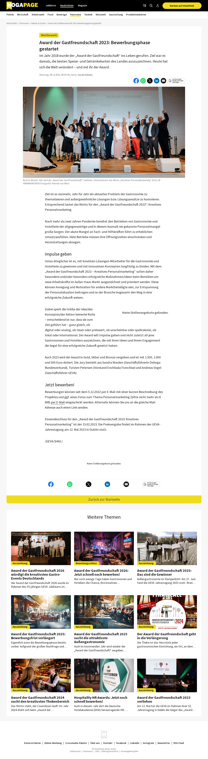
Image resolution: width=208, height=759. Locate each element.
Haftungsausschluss (109, 751)
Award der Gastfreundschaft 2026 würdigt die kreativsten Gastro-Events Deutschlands (37, 574)
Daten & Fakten (32, 743)
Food (50, 14)
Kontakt (107, 743)
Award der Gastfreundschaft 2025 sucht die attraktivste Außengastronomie (100, 638)
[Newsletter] (144, 5)
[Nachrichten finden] (151, 5)
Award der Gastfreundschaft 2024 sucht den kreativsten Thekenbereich (40, 699)
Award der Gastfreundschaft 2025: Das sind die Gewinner (164, 572)
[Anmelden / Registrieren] (157, 5)
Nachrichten (66, 5)
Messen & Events (38, 23)
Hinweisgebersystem (129, 751)
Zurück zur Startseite (104, 499)
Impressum (88, 751)
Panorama (75, 14)
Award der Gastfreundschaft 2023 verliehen (163, 699)
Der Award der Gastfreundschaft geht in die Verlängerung (166, 636)
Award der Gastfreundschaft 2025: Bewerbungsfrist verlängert (38, 636)
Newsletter (164, 743)
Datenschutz (75, 751)
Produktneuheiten (136, 14)
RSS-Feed (179, 743)
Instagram (148, 743)
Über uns (95, 743)
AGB (97, 751)
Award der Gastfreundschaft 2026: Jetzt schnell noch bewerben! (101, 572)
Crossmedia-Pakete (76, 743)
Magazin (82, 5)
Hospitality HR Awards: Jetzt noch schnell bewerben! (100, 699)
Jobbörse (51, 5)
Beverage (62, 14)
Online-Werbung (53, 743)
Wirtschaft (22, 14)
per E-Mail (58, 402)
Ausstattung (116, 14)
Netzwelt (101, 14)
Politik (10, 14)
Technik (88, 14)
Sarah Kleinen (85, 74)
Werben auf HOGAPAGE (182, 5)
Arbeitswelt (38, 14)
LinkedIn (134, 743)
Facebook (121, 743)
